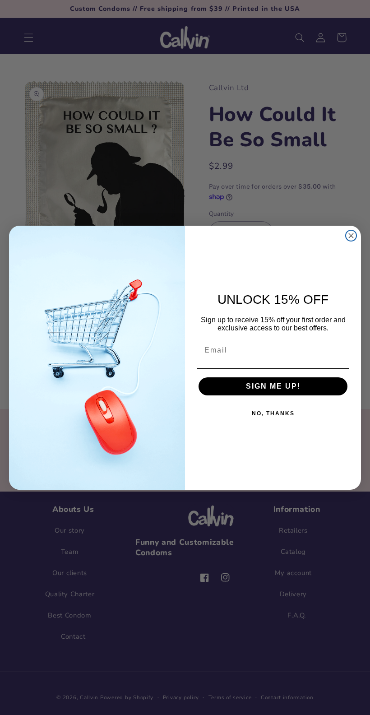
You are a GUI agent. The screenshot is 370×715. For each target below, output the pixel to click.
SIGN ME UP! (273, 386)
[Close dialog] (351, 235)
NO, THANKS (273, 413)
